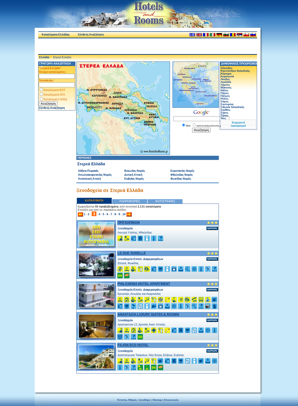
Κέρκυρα (226, 73)
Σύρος (224, 112)
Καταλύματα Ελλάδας (56, 34)
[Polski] (246, 35)
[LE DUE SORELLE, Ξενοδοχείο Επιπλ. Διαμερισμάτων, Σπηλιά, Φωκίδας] (96, 275)
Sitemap (157, 400)
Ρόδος (225, 98)
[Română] (233, 35)
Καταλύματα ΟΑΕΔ (55, 99)
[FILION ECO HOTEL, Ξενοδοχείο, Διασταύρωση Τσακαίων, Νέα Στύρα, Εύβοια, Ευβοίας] (96, 367)
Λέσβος (225, 79)
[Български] (226, 35)
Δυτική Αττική (133, 174)
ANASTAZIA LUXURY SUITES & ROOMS (148, 314)
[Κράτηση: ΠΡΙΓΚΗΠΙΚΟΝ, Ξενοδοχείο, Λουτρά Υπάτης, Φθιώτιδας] (212, 228)
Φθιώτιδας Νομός (181, 174)
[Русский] (253, 35)
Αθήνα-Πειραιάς (88, 170)
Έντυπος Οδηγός (127, 400)
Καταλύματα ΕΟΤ (54, 90)
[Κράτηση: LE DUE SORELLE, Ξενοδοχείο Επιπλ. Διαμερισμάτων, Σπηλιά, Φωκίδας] (212, 259)
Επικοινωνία (171, 400)
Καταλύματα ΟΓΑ (54, 94)
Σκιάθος (225, 109)
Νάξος (224, 90)
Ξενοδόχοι (144, 400)
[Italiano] (212, 35)
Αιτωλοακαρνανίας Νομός (95, 174)
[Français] (206, 35)
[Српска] (239, 35)
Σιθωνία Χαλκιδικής (232, 107)
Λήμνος (225, 84)
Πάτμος (225, 95)
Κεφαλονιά (227, 76)
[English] (199, 35)
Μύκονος (226, 87)
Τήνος (224, 115)
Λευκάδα (226, 82)
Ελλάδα (44, 57)
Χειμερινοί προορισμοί (238, 124)
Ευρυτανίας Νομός (182, 170)
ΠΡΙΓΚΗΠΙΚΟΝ (129, 222)
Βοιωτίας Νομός (134, 170)
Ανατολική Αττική (89, 178)
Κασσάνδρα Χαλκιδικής (235, 70)
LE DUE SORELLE (132, 253)
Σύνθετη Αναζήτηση (91, 34)
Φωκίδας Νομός (180, 178)
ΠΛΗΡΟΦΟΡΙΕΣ (129, 201)
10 (124, 214)
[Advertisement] (92, 46)
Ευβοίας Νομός (134, 178)
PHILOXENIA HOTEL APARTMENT (144, 284)
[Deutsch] (219, 35)
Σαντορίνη (227, 104)
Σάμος (225, 101)
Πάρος (225, 93)
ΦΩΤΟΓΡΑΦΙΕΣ (165, 201)
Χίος (223, 118)
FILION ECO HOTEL (133, 345)
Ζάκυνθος (227, 68)
